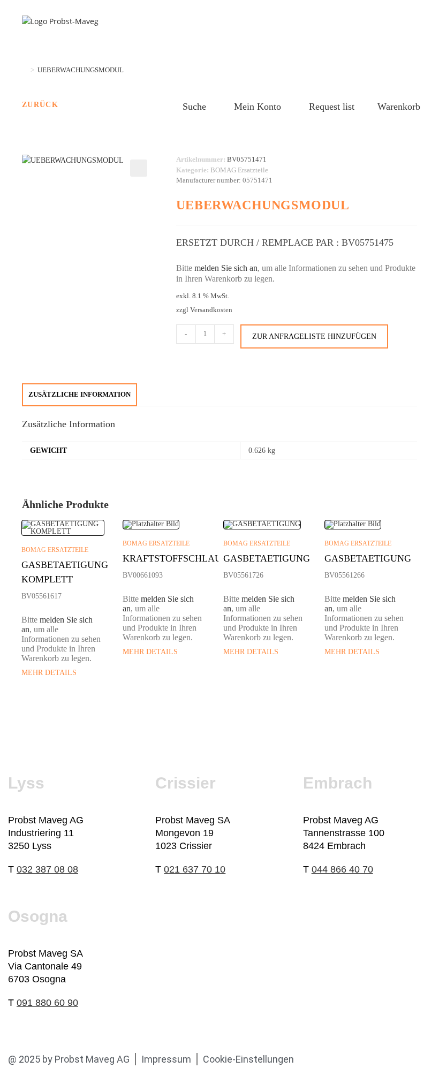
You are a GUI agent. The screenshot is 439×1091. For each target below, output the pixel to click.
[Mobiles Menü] (408, 29)
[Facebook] (317, 1059)
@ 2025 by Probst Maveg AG (69, 1059)
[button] (138, 168)
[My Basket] (366, 105)
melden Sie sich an (226, 267)
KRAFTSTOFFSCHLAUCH (179, 558)
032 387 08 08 (47, 869)
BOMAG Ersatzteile (239, 170)
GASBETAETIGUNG (266, 558)
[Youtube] (369, 1059)
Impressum (166, 1059)
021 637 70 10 (194, 869)
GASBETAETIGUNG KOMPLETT (64, 572)
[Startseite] (24, 70)
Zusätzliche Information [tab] (79, 394)
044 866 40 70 (342, 869)
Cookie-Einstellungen (248, 1059)
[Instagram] (394, 1059)
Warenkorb (398, 106)
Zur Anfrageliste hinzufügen (314, 336)
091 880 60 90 (47, 1002)
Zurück (40, 105)
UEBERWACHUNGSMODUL (80, 70)
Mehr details (49, 673)
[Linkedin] (343, 1059)
